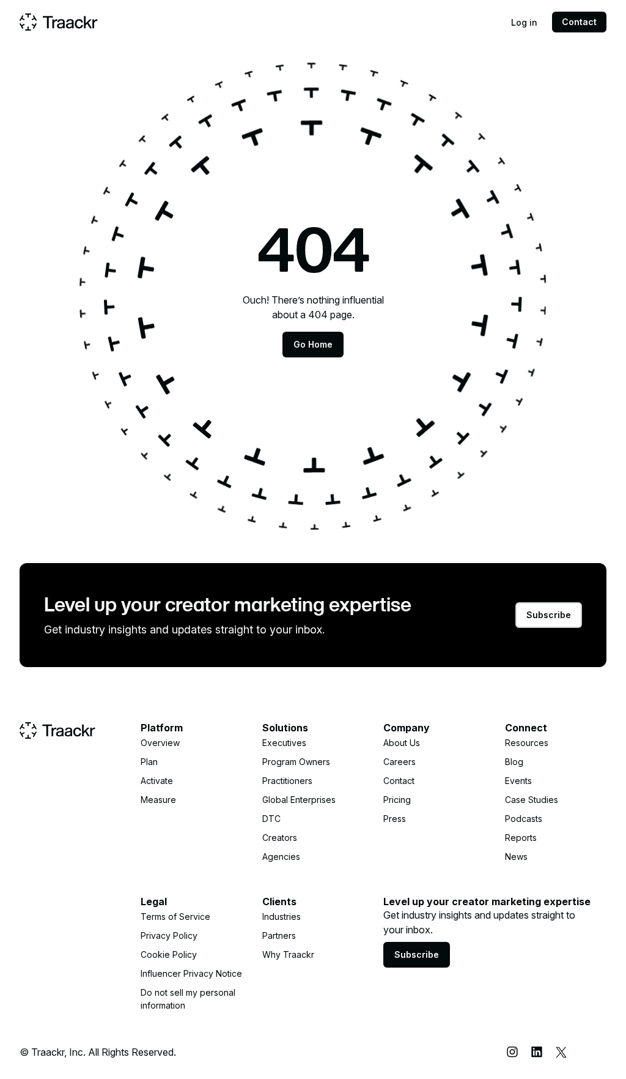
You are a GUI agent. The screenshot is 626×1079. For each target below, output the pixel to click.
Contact (579, 22)
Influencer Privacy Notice (191, 973)
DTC (271, 818)
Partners (279, 935)
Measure (158, 799)
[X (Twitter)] (561, 1052)
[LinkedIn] (536, 1052)
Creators (279, 837)
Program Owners (296, 761)
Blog (514, 761)
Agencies (281, 856)
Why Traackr (288, 954)
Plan (149, 761)
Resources (526, 742)
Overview (160, 742)
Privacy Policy (169, 935)
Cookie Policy (169, 954)
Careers (399, 761)
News (516, 856)
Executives (284, 742)
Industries (281, 916)
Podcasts (523, 818)
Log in (524, 22)
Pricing (397, 799)
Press (394, 818)
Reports (521, 837)
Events (518, 780)
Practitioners (287, 780)
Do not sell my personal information (188, 998)
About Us (401, 742)
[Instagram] (512, 1052)
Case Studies (531, 799)
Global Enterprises (299, 799)
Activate (157, 780)
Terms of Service (175, 916)
